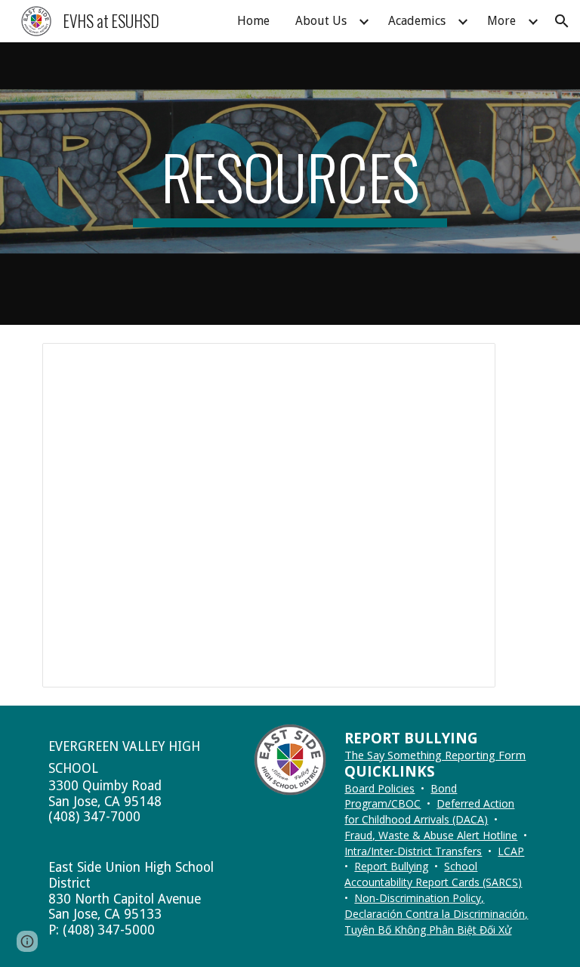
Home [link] (253, 21)
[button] (562, 21)
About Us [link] (321, 21)
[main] (289, 183)
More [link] (501, 21)
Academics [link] (417, 21)
